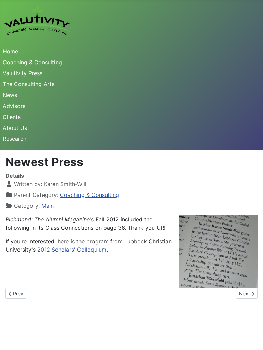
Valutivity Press (22, 73)
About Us (15, 127)
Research (14, 138)
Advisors (14, 106)
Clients (12, 116)
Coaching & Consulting (32, 62)
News (10, 95)
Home (10, 51)
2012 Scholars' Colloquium (72, 249)
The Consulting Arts (28, 84)
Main (47, 205)
